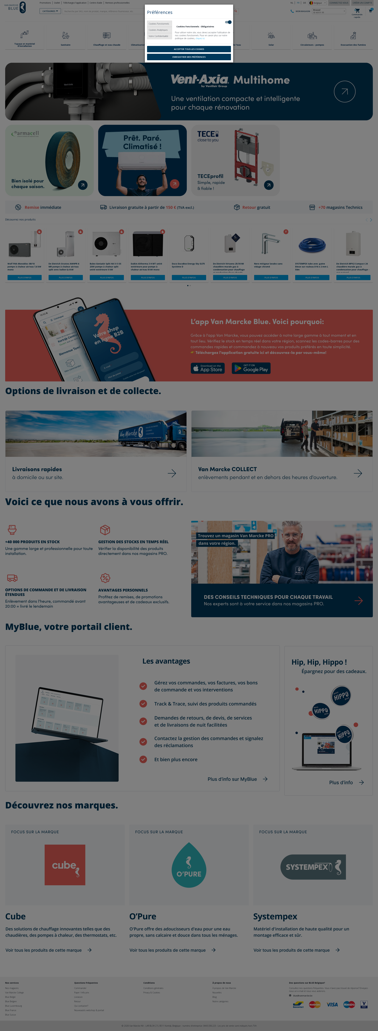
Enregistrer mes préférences (189, 57)
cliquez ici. (200, 38)
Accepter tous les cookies (189, 49)
